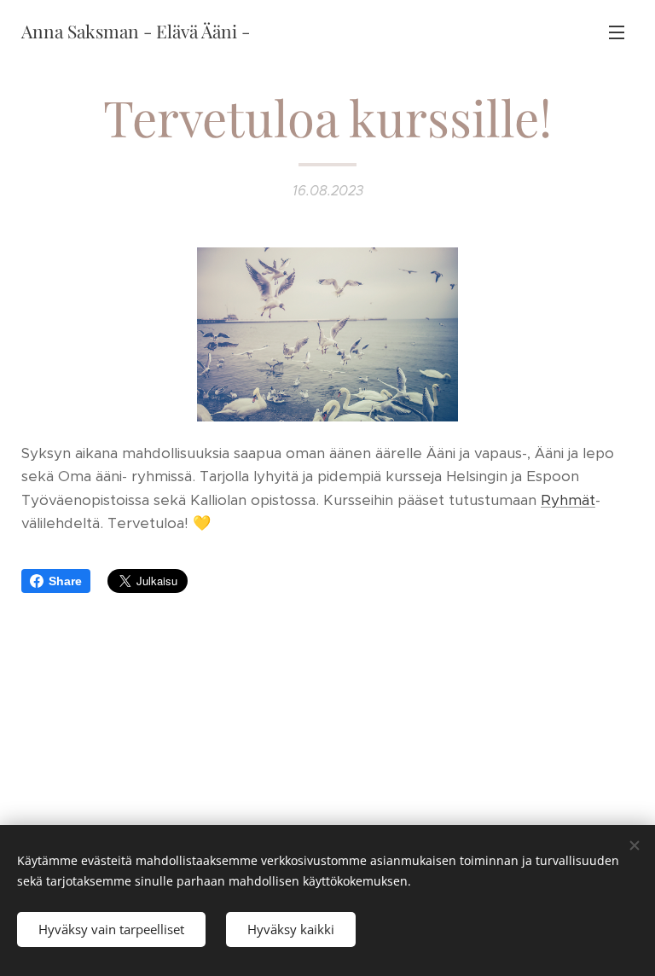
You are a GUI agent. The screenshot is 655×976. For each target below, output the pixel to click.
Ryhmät (568, 500)
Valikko (617, 32)
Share (65, 581)
